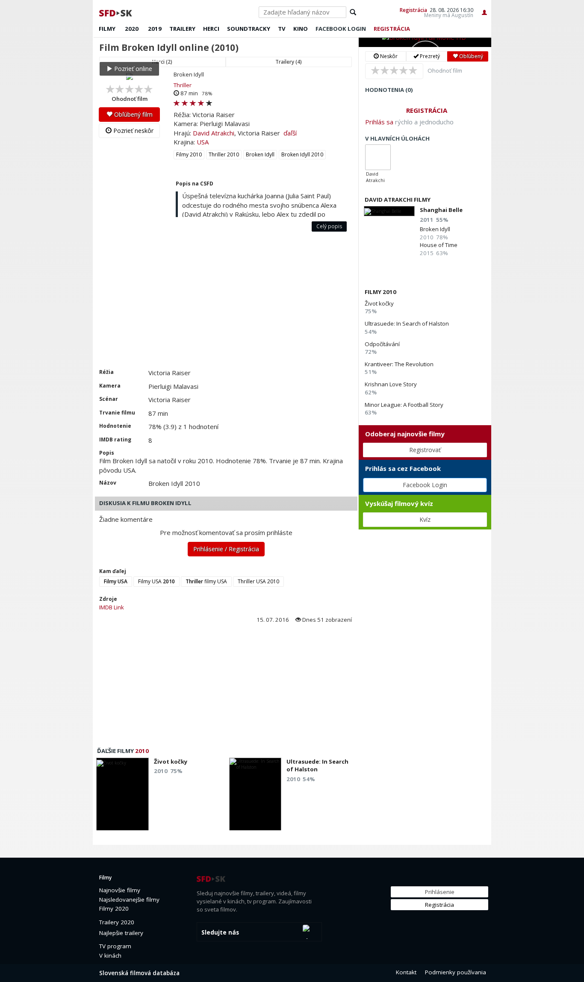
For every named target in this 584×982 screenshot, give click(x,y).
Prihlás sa (379, 122)
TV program (115, 946)
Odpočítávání (382, 344)
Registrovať (425, 450)
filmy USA (206, 581)
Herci (211, 28)
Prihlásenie (439, 892)
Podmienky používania (455, 972)
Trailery (182, 28)
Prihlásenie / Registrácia (226, 549)
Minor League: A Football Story (404, 405)
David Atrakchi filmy (398, 199)
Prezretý (429, 56)
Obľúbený (470, 56)
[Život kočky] (122, 796)
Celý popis (329, 226)
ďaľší (290, 133)
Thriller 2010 (224, 154)
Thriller (183, 85)
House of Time (438, 245)
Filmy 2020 (114, 908)
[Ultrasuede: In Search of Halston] (255, 796)
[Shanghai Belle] (389, 211)
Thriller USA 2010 (258, 581)
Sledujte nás (220, 932)
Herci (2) (162, 61)
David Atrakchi (213, 133)
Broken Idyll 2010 (302, 154)
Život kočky (379, 303)
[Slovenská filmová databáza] (116, 12)
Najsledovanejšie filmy (129, 899)
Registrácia (413, 9)
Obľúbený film (132, 114)
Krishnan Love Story (391, 384)
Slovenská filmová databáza (139, 973)
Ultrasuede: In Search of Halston (407, 323)
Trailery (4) (288, 61)
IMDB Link (111, 607)
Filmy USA (156, 581)
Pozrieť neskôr (132, 130)
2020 (132, 28)
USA (203, 142)
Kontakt (406, 972)
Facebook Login (425, 485)
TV (282, 28)
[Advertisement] (225, 304)
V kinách (110, 955)
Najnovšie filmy (119, 890)
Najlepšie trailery (121, 933)
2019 (155, 28)
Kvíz (425, 519)
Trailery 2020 (116, 922)
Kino (300, 28)
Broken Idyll (260, 154)
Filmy (107, 28)
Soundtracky (248, 28)
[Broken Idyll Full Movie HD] (425, 42)
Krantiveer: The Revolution (399, 364)
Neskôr (388, 56)
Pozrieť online (132, 69)
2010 (142, 751)
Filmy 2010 (189, 154)
